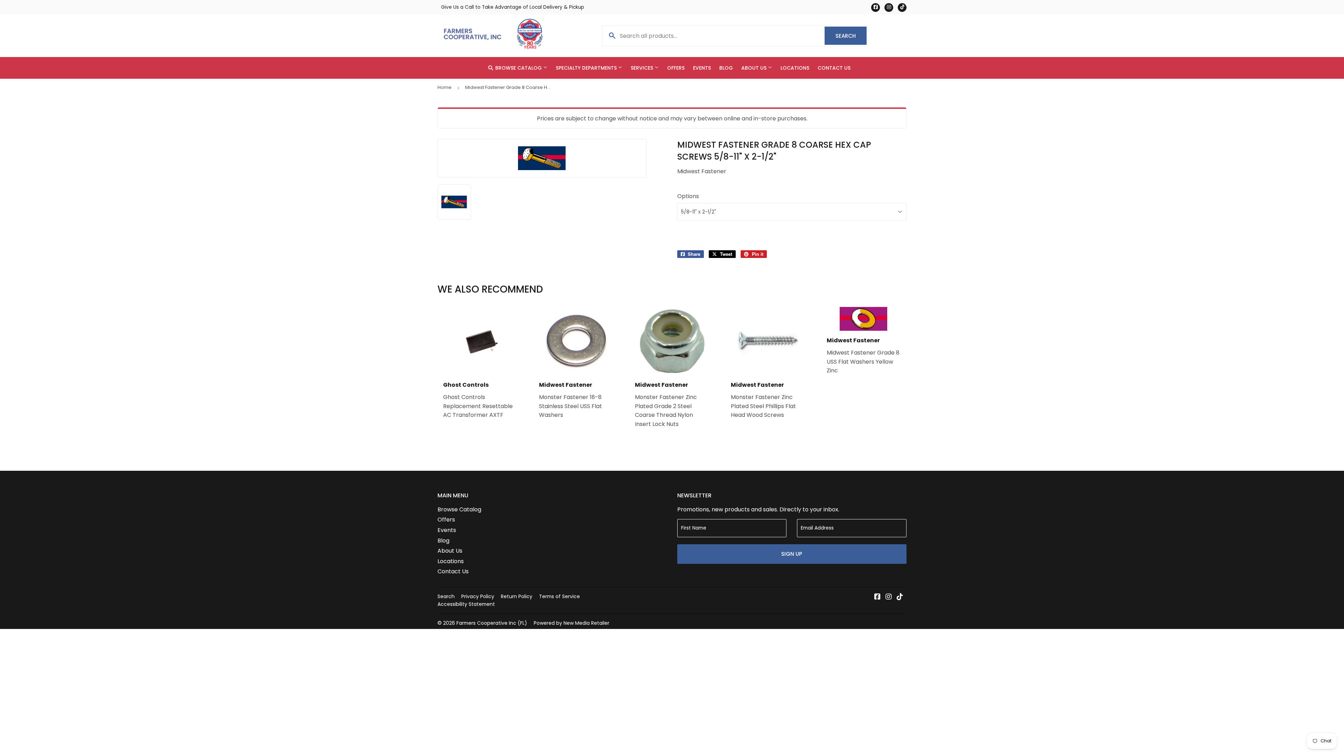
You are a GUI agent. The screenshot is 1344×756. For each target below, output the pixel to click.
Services (642, 67)
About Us (754, 67)
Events (702, 67)
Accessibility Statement (466, 604)
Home (444, 87)
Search (851, 36)
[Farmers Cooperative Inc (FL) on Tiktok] (900, 597)
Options (688, 196)
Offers (676, 67)
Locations (794, 67)
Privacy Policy (477, 596)
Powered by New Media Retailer (571, 623)
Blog (726, 67)
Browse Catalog (518, 67)
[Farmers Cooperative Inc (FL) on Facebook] (877, 597)
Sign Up (791, 554)
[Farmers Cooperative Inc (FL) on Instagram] (889, 597)
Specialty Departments (587, 67)
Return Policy (516, 596)
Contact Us (834, 67)
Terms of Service (559, 596)
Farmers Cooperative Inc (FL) (491, 623)
